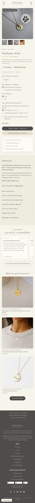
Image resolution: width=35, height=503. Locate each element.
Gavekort (17, 450)
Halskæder (11, 49)
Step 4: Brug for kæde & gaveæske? (12, 103)
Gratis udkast (17, 447)
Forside (4, 49)
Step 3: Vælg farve (7, 93)
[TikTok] (11, 492)
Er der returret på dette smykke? (10, 208)
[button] (17, 23)
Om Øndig (17, 453)
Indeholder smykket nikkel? (9, 213)
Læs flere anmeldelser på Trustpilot (17, 263)
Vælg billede (6, 79)
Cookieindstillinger (6, 500)
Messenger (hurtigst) (17, 473)
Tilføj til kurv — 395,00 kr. (17, 128)
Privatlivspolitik (17, 462)
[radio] (17, 87)
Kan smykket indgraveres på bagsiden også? (12, 200)
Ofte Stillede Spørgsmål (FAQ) (17, 456)
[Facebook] (17, 492)
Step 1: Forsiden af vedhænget (10, 76)
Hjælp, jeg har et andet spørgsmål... (10, 217)
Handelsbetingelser (18, 459)
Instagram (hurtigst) (17, 476)
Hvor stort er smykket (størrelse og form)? (12, 195)
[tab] (4, 42)
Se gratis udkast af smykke (17, 133)
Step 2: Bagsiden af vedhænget (10, 84)
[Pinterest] (20, 492)
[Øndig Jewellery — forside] (17, 3)
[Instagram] (14, 492)
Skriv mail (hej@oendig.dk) (17, 479)
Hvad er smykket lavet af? (8, 191)
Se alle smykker (17, 398)
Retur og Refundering (17, 465)
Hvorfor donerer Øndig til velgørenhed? (11, 204)
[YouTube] (24, 492)
